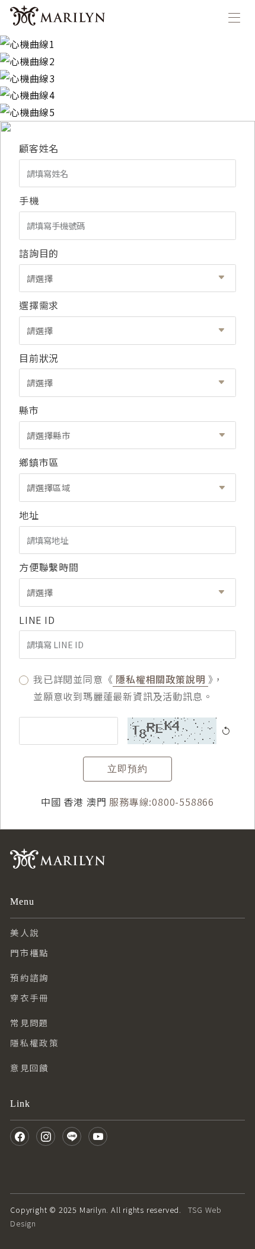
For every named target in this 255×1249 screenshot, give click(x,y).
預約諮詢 (29, 977)
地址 (29, 515)
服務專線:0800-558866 (161, 802)
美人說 (24, 932)
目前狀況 (39, 358)
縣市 (29, 410)
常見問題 (29, 1022)
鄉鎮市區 (39, 462)
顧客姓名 (39, 148)
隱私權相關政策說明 (160, 679)
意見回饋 (29, 1067)
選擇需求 (39, 305)
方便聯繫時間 (49, 567)
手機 (29, 200)
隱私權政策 (34, 1042)
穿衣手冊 (29, 997)
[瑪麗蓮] (57, 17)
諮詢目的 (39, 253)
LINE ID (37, 620)
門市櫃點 (29, 952)
